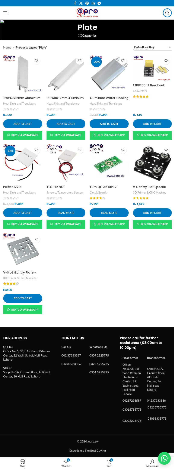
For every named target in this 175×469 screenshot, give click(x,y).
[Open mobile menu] (5, 13)
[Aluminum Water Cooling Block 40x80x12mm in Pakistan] (109, 74)
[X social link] (81, 3)
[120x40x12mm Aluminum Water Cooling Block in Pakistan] (22, 74)
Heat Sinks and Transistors (19, 103)
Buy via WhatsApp (24, 135)
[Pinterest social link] (87, 3)
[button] (22, 123)
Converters (140, 91)
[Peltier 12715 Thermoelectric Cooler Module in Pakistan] (22, 163)
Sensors (51, 192)
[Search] (167, 13)
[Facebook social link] (75, 3)
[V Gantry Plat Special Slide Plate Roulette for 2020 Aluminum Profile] (152, 163)
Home (7, 47)
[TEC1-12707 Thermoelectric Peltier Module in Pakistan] (66, 163)
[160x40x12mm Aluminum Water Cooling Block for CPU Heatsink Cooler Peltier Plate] (66, 74)
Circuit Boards (98, 192)
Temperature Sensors (70, 192)
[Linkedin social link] (93, 3)
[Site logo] (87, 12)
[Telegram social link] (99, 3)
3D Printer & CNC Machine (149, 192)
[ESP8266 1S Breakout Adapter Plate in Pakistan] (152, 68)
